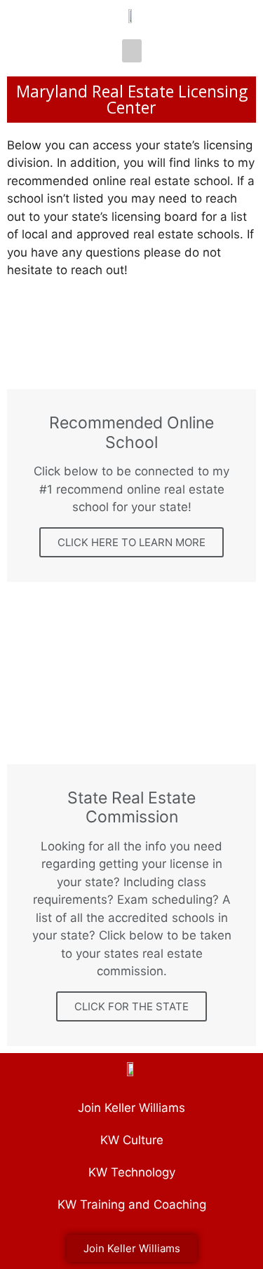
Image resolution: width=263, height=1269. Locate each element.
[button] (132, 50)
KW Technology (131, 1172)
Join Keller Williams (131, 1108)
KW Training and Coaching (132, 1204)
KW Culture (131, 1140)
